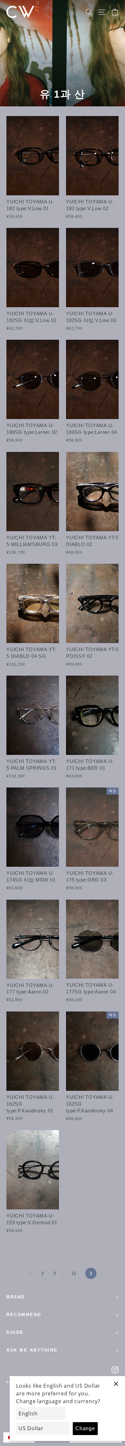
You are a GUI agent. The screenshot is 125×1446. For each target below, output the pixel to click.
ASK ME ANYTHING (32, 1350)
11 (74, 1273)
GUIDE (15, 1332)
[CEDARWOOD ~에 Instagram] (115, 1369)
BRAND (15, 1297)
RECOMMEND (23, 1315)
